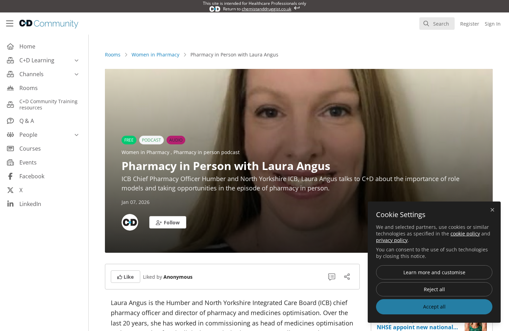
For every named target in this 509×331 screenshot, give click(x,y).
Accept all (434, 306)
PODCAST (151, 140)
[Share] (347, 277)
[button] (167, 222)
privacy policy (392, 240)
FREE (129, 140)
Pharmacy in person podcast (206, 152)
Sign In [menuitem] (493, 23)
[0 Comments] (332, 277)
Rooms (112, 54)
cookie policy (465, 233)
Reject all (434, 289)
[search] (437, 23)
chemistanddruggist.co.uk (266, 9)
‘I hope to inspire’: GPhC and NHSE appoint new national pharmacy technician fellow (415, 323)
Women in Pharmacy (155, 54)
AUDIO (175, 140)
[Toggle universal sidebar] (9, 23)
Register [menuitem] (469, 23)
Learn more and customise (434, 272)
